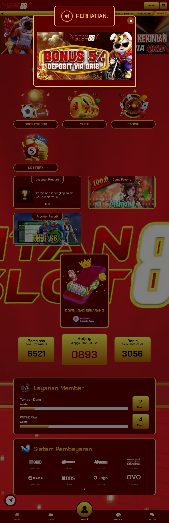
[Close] (130, 20)
